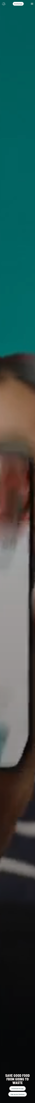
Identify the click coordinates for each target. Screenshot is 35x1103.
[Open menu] (32, 3)
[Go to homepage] (3, 3)
